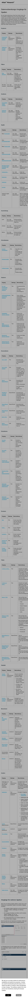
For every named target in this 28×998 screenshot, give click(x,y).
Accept (18, 995)
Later (8, 995)
